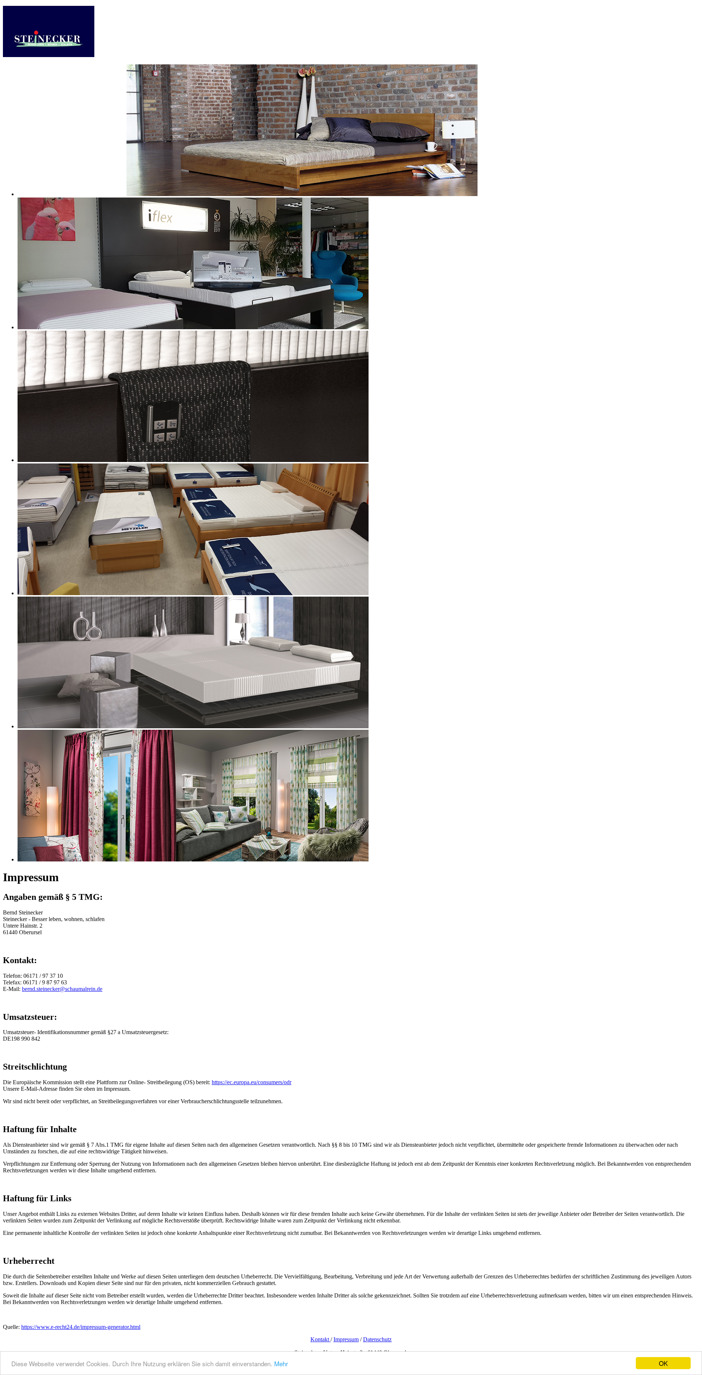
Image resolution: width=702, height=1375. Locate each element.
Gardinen (59, 67)
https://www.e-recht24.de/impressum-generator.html (80, 1327)
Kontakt (320, 1339)
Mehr (281, 1363)
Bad (87, 67)
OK (663, 1363)
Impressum (346, 1339)
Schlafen (39, 67)
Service (119, 67)
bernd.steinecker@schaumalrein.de (62, 989)
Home (24, 67)
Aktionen (101, 67)
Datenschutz (377, 1339)
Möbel (76, 67)
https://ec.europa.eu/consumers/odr (251, 1082)
